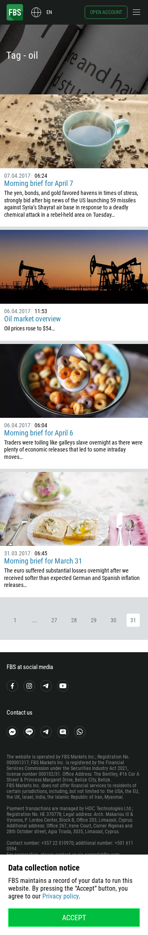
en (49, 12)
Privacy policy (60, 896)
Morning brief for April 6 (38, 433)
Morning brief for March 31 (43, 561)
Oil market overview (32, 318)
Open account (106, 12)
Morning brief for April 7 (38, 183)
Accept (74, 917)
